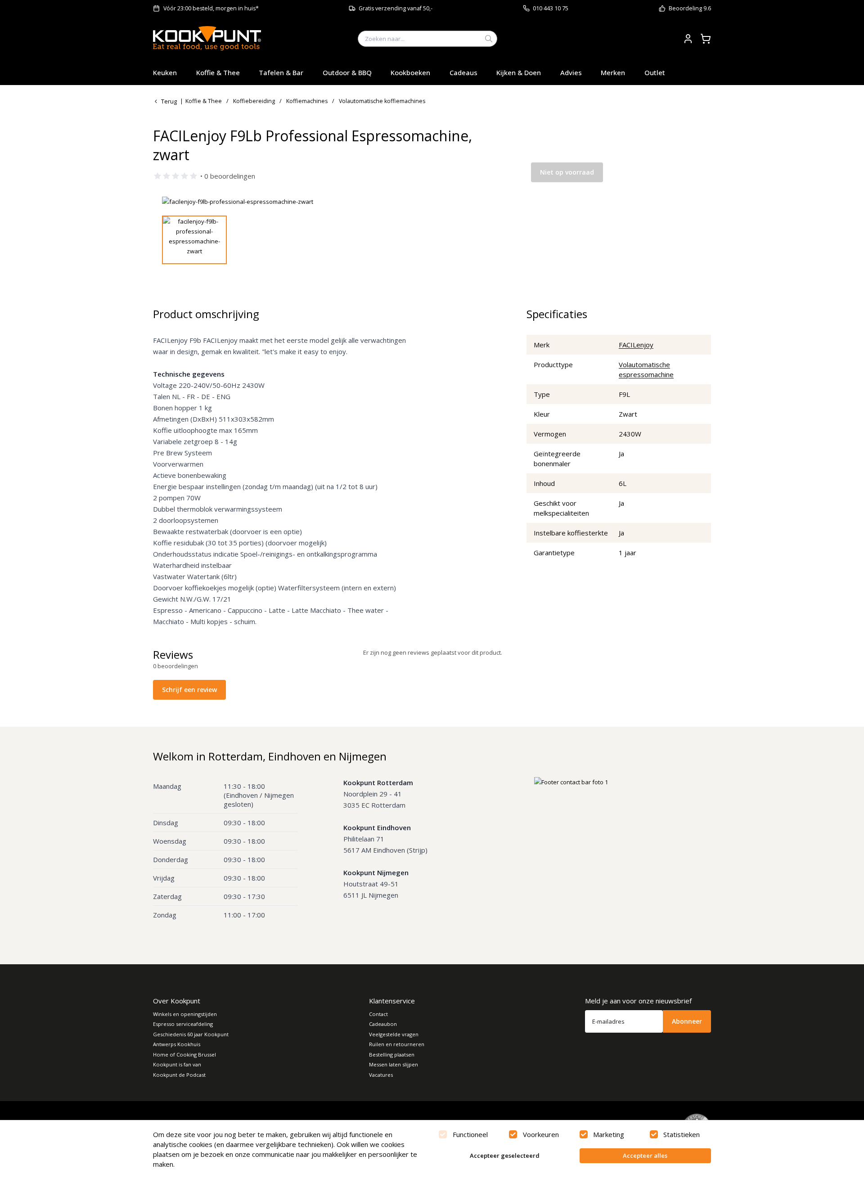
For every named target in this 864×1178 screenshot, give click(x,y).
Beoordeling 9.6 (690, 8)
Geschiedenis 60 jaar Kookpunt (191, 1034)
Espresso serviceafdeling (183, 1024)
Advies (571, 72)
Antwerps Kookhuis (176, 1044)
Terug (169, 101)
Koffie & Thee (218, 72)
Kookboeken (410, 72)
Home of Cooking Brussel (184, 1054)
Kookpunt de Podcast (179, 1074)
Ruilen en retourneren (396, 1044)
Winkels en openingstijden (185, 1014)
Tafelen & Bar (281, 72)
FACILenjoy (636, 344)
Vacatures (381, 1074)
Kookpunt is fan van (177, 1064)
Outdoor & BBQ (347, 72)
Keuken (165, 72)
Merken (613, 72)
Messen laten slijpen (393, 1064)
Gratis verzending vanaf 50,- (395, 8)
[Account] (688, 38)
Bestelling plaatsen (391, 1054)
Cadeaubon (383, 1024)
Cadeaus (463, 72)
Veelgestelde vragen (393, 1034)
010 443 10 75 (550, 8)
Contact (378, 1014)
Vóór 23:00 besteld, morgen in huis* (211, 8)
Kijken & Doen (518, 72)
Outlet (654, 72)
